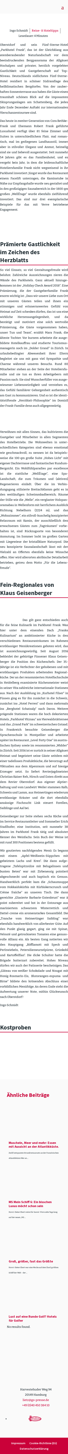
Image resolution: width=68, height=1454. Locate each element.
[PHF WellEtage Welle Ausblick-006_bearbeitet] (11, 223)
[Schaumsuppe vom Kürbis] (57, 1042)
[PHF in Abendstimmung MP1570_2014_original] (57, 223)
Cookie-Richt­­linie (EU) (43, 1443)
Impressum (18, 1443)
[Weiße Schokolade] (34, 1061)
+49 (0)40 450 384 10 (36, 1405)
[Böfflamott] (34, 1042)
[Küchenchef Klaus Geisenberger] (11, 608)
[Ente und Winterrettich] (11, 1042)
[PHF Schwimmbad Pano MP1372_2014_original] (34, 223)
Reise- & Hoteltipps (45, 30)
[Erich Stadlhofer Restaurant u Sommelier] (11, 419)
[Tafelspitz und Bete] (11, 1061)
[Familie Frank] (34, 419)
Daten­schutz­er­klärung (34, 1448)
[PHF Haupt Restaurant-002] (57, 419)
